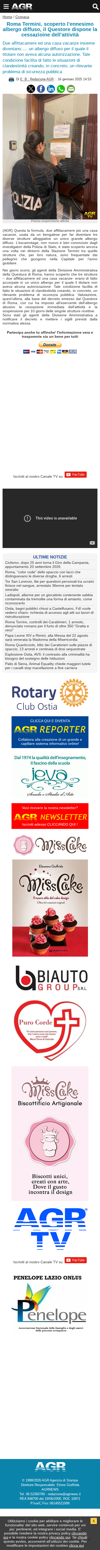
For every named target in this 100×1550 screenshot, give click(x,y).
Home (7, 17)
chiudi (82, 1537)
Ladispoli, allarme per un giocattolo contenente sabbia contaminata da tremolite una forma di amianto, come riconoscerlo (49, 599)
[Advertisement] (50, 414)
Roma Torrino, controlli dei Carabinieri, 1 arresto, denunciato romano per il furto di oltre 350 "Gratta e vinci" (47, 626)
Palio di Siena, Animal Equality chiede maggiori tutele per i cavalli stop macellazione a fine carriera (48, 666)
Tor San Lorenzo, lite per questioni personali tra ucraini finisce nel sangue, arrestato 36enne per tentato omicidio (49, 585)
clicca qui (76, 1545)
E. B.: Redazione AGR (37, 79)
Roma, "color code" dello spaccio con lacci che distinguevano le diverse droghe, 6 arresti (43, 574)
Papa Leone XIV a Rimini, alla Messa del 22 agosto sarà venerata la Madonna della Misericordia (46, 637)
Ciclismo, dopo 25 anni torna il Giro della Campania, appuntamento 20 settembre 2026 (47, 565)
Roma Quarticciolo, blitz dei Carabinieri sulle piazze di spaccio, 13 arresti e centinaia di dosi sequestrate (48, 647)
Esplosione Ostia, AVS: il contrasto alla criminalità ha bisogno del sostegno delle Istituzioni (47, 656)
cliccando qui (59, 1537)
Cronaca (22, 17)
